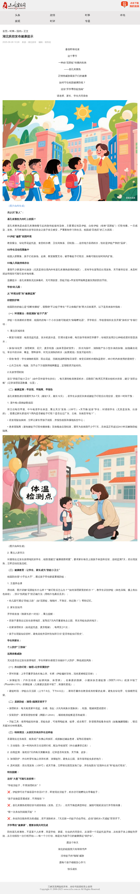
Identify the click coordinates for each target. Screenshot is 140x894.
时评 (52, 21)
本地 (122, 15)
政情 (52, 15)
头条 (17, 15)
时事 (87, 15)
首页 (5, 31)
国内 (19, 31)
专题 (87, 21)
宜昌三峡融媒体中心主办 (35, 5)
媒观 (17, 21)
